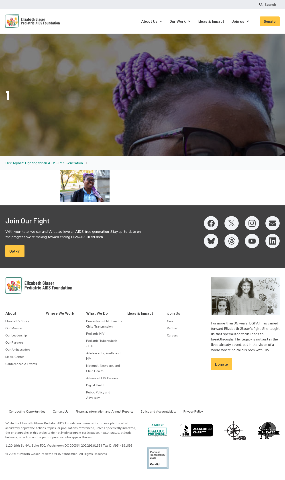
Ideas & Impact (140, 313)
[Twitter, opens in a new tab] (231, 223)
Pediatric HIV (95, 334)
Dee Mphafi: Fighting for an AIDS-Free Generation (44, 163)
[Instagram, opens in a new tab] (252, 223)
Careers (172, 335)
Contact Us (60, 411)
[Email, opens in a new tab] (272, 223)
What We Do (97, 313)
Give (170, 321)
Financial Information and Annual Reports (104, 411)
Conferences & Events (21, 364)
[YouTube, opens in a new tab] (252, 241)
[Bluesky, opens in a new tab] (211, 241)
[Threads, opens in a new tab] (231, 241)
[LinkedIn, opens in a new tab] (272, 241)
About (10, 313)
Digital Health (95, 385)
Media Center (14, 357)
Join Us (173, 313)
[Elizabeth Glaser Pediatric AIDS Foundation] (38, 285)
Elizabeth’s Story (17, 321)
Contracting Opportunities (27, 411)
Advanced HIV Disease (102, 378)
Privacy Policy (193, 411)
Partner (172, 328)
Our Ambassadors (18, 350)
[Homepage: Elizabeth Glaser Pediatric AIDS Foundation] (21, 21)
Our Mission (13, 328)
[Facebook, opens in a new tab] (211, 223)
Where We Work (60, 313)
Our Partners (14, 342)
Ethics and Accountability (158, 411)
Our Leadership (16, 335)
